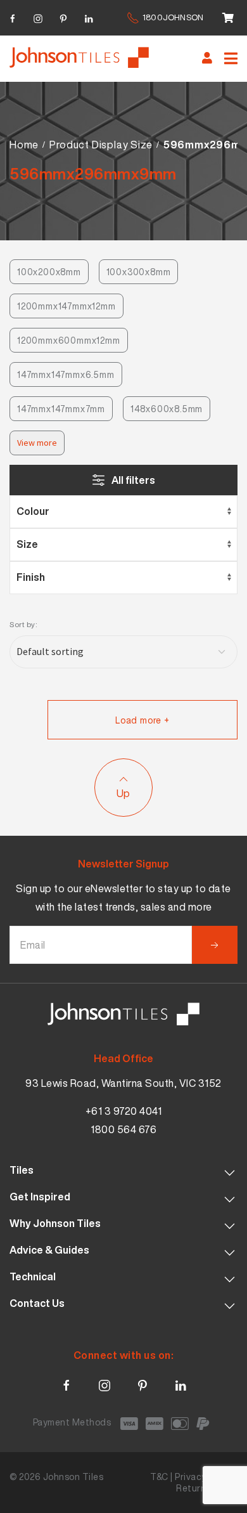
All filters (133, 480)
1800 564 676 (123, 1129)
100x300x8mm (138, 271)
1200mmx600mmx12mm (68, 340)
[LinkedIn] (88, 17)
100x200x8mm (49, 271)
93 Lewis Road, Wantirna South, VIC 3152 (123, 1083)
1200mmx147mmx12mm (66, 306)
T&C (159, 1476)
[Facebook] (12, 17)
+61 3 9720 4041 (124, 1111)
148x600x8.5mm (166, 408)
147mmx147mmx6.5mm (66, 374)
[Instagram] (38, 17)
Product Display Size (100, 144)
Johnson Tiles (73, 1476)
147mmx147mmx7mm (61, 408)
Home (24, 144)
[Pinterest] (63, 17)
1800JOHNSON (172, 17)
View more (37, 442)
